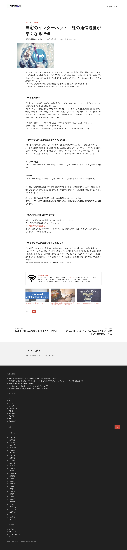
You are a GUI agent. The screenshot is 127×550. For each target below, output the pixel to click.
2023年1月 (12, 445)
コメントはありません (68, 39)
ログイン (43, 355)
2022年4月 (12, 463)
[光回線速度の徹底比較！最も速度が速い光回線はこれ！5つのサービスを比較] (63, 295)
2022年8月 (12, 453)
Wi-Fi (27, 22)
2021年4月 (12, 494)
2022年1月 (12, 471)
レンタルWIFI (71, 277)
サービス (12, 406)
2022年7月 (12, 455)
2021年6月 (12, 489)
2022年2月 (12, 468)
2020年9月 (12, 512)
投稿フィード (13, 531)
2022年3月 (12, 465)
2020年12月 (12, 504)
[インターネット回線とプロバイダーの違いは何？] (89, 295)
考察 (10, 418)
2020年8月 (12, 514)
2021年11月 (12, 476)
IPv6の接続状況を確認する (35, 226)
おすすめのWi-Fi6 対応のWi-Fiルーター (36, 303)
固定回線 (35, 22)
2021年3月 (12, 496)
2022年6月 (12, 458)
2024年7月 (12, 437)
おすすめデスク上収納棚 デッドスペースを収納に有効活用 (29, 386)
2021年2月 (12, 499)
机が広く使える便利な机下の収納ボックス (23, 383)
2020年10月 (12, 509)
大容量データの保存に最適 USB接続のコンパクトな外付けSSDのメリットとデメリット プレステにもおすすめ (46, 381)
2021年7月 (12, 486)
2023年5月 (12, 442)
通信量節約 (12, 421)
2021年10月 (12, 478)
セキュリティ (13, 408)
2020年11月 (12, 507)
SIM (10, 398)
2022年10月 (12, 447)
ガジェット (12, 403)
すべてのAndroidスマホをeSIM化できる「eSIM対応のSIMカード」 (30, 388)
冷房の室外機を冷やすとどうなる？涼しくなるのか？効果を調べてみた (32, 378)
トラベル (12, 413)
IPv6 (34, 311)
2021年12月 (12, 473)
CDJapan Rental (36, 39)
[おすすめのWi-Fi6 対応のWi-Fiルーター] (37, 295)
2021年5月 (12, 491)
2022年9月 (12, 450)
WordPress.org (13, 537)
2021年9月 (12, 481)
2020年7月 (12, 517)
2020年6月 (12, 520)
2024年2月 (12, 440)
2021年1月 (12, 502)
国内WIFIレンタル (113, 7)
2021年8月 (12, 483)
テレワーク (12, 411)
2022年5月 (12, 460)
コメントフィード (14, 534)
